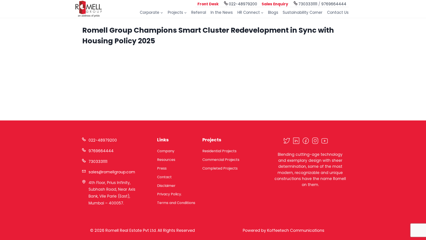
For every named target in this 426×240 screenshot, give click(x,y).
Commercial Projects (220, 159)
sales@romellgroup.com (112, 172)
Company (165, 151)
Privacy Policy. (169, 194)
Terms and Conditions (176, 202)
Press (162, 168)
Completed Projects (220, 168)
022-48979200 (243, 4)
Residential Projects (219, 151)
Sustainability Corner (302, 12)
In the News (222, 12)
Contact (164, 177)
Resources (166, 159)
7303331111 (307, 4)
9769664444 (333, 4)
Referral (198, 12)
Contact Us (338, 12)
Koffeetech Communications (295, 230)
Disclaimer (166, 185)
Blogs (273, 12)
